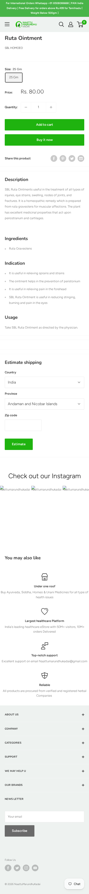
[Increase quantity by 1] (51, 107)
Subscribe (19, 831)
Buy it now (45, 140)
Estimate (19, 444)
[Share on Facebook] (54, 158)
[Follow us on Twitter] (17, 868)
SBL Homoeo (14, 48)
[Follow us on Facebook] (8, 868)
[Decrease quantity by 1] (26, 107)
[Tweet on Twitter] (72, 158)
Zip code (11, 415)
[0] (80, 24)
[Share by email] (81, 158)
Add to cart (44, 125)
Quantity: (11, 107)
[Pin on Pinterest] (63, 158)
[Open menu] (7, 24)
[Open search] (61, 24)
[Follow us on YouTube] (35, 868)
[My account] (70, 24)
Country (10, 372)
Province (11, 393)
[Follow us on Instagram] (26, 868)
